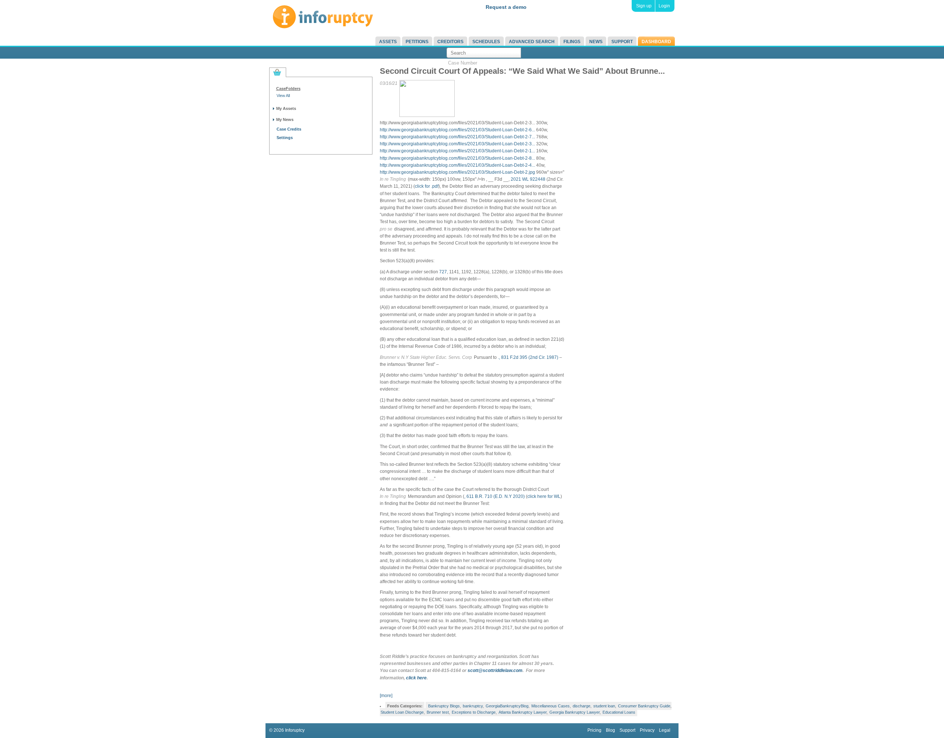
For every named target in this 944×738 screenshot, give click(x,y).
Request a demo (506, 7)
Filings (571, 41)
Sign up (644, 5)
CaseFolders (288, 88)
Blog (610, 730)
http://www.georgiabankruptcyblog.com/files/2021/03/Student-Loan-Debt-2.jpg (457, 172)
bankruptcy (473, 706)
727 (443, 271)
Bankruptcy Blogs (444, 706)
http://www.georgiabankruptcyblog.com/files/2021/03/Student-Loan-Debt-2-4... (457, 165)
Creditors (450, 41)
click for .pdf (426, 186)
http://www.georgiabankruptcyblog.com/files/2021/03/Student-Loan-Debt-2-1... (457, 150)
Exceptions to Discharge (474, 712)
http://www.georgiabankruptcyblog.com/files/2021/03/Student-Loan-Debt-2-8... (457, 158)
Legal (664, 730)
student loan (604, 706)
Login (664, 5)
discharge (581, 706)
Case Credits (289, 129)
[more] (386, 695)
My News (285, 119)
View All (283, 95)
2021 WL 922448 (528, 179)
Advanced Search (532, 41)
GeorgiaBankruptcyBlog (507, 706)
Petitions (417, 41)
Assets (388, 41)
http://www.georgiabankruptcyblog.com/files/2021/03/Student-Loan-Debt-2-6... (457, 129)
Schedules (486, 41)
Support (622, 41)
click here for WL (543, 496)
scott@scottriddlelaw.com (495, 670)
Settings (285, 137)
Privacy (647, 730)
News (596, 41)
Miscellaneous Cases (550, 706)
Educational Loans (619, 712)
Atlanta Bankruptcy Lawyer (522, 712)
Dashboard (656, 41)
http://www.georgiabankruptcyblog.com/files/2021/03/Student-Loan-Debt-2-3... (457, 143)
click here (416, 677)
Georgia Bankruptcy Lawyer (574, 712)
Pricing (594, 730)
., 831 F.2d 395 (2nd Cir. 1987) (528, 357)
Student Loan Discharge (402, 712)
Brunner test (438, 712)
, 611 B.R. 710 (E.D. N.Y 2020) (494, 496)
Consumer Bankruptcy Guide (644, 706)
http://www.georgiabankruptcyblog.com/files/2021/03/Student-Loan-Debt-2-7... (457, 136)
